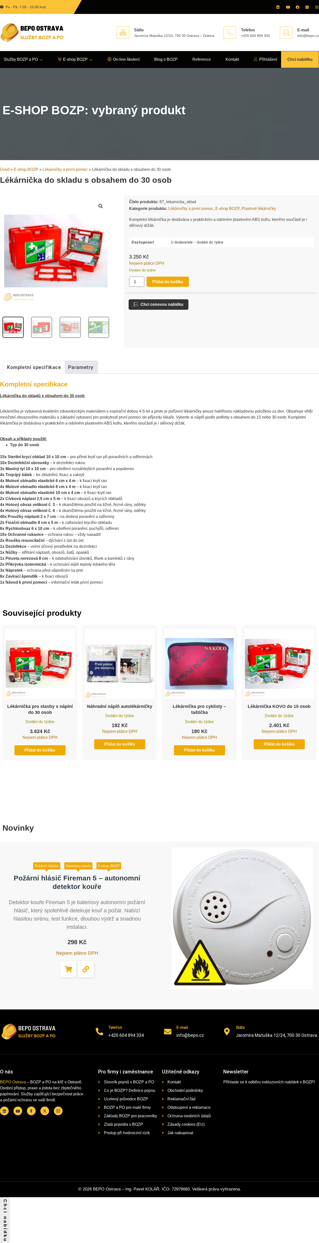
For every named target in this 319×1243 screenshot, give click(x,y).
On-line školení (126, 59)
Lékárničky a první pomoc (65, 169)
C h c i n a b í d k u (5, 1220)
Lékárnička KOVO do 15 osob (279, 706)
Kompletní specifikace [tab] (34, 367)
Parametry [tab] (80, 367)
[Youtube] (287, 6)
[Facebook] (297, 6)
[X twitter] (306, 6)
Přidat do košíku (167, 282)
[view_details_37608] (86, 969)
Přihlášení (268, 59)
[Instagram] (316, 6)
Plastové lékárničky (258, 208)
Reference (201, 59)
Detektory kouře (78, 866)
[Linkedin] (277, 6)
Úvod (4, 169)
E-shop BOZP (75, 59)
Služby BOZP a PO (21, 59)
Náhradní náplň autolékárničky (119, 706)
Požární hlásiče (47, 866)
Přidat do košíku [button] (68, 969)
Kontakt (232, 59)
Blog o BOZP (166, 59)
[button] (100, 206)
